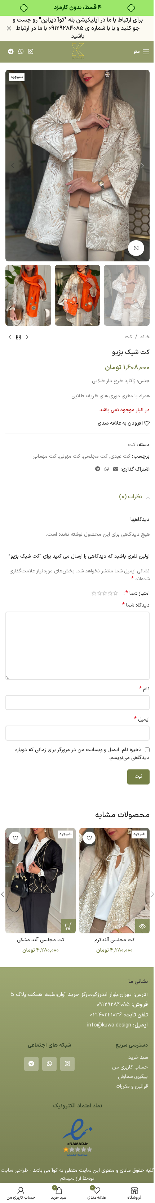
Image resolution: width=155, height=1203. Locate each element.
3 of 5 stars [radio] (104, 593)
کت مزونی (69, 456)
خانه (145, 337)
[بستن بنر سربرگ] (9, 28)
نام (144, 689)
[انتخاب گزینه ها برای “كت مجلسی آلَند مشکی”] (68, 926)
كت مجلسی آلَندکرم (114, 940)
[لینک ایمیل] (115, 469)
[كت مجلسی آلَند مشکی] (40, 880)
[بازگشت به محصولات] (18, 337)
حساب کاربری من (130, 1067)
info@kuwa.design (109, 1025)
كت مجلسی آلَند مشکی (41, 940)
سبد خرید (138, 1057)
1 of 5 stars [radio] (115, 593)
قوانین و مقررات (132, 1086)
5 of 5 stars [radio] (94, 593)
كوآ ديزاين (53, 20)
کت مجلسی (95, 456)
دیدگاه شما (136, 605)
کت (128, 337)
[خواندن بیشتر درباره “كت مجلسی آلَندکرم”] (142, 926)
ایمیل (142, 719)
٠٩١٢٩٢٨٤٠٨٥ (66, 28)
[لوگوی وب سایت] (77, 51)
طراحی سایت (14, 1170)
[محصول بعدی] (9, 337)
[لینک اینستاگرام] (31, 52)
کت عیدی (120, 456)
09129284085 (113, 1005)
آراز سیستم (70, 1178)
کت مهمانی (44, 456)
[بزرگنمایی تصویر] (136, 248)
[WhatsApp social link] (21, 52)
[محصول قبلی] (27, 337)
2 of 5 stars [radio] (110, 593)
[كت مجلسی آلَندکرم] (114, 880)
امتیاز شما (137, 593)
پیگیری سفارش (133, 1076)
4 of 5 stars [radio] (99, 593)
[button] (142, 166)
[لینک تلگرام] (10, 52)
